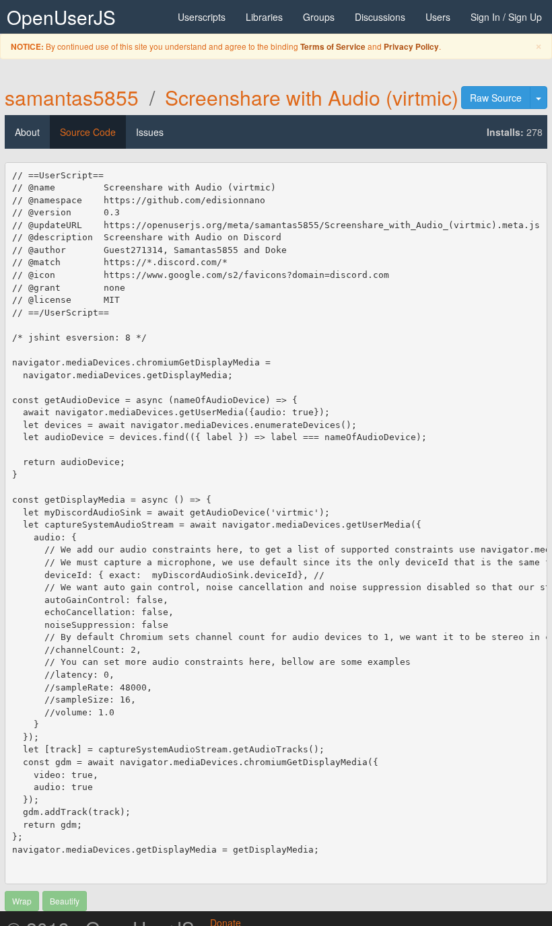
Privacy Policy (411, 46)
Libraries (264, 17)
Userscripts (202, 17)
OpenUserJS (61, 16)
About (27, 132)
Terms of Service (333, 46)
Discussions (380, 17)
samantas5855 (72, 97)
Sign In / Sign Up (506, 17)
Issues (150, 132)
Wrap (22, 900)
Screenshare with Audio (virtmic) (311, 97)
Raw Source (496, 97)
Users (437, 17)
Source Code (88, 132)
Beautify (64, 900)
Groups (319, 17)
